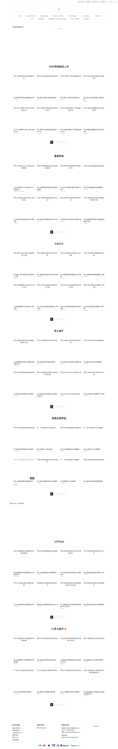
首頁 (19, 16)
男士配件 (97, 16)
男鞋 (32, 19)
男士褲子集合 (86, 16)
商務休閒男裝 (44, 16)
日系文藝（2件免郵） (58, 16)
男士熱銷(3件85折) (31, 16)
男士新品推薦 (72, 16)
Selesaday (41, 728)
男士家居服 (41, 19)
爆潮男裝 (86, 19)
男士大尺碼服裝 (75, 19)
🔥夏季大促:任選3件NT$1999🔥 (57, 19)
